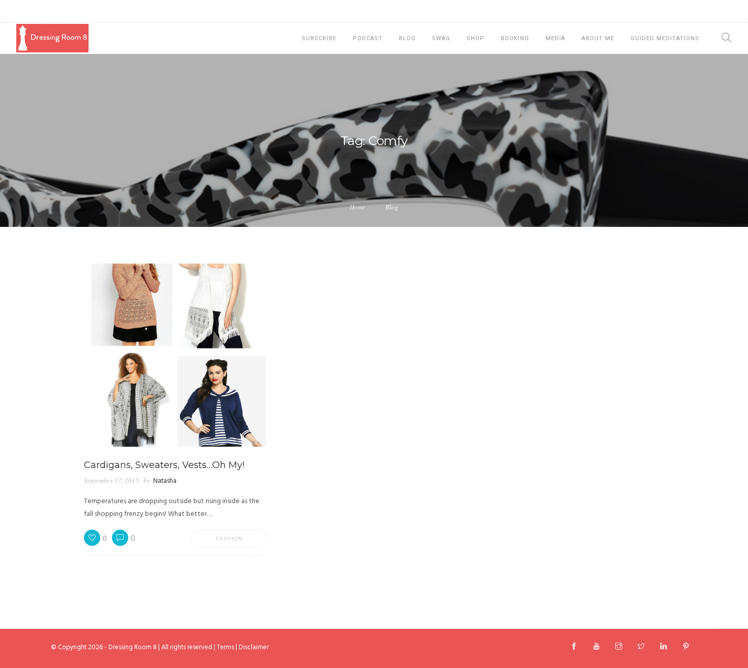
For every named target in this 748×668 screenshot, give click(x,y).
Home (357, 207)
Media (555, 38)
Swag (441, 38)
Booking (515, 38)
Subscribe (319, 38)
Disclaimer (254, 647)
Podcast (368, 38)
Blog (407, 38)
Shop (475, 38)
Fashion (229, 538)
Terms (225, 647)
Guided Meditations (664, 38)
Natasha (165, 481)
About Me (598, 38)
